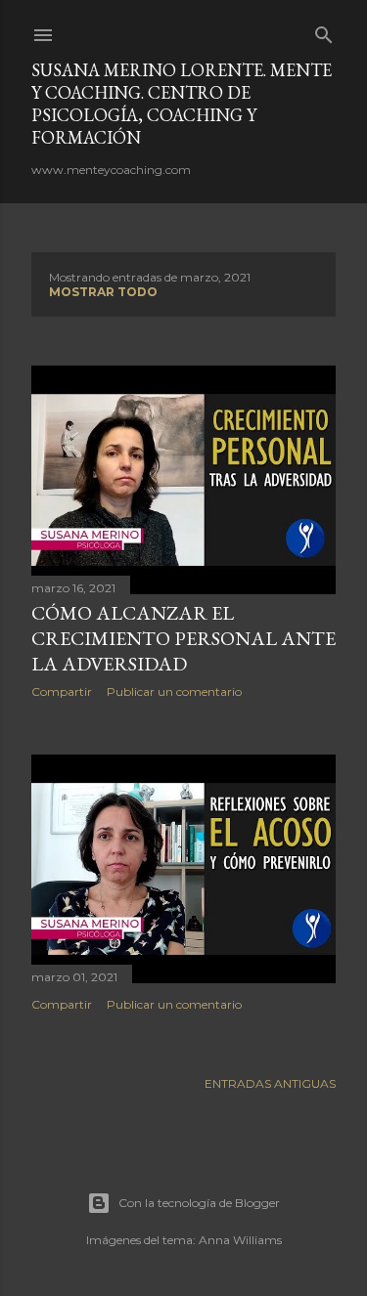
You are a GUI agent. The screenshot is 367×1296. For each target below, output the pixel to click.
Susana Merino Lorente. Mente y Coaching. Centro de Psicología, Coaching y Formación (181, 104)
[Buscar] (324, 31)
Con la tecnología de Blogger (199, 1202)
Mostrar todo (103, 291)
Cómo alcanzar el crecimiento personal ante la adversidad (183, 638)
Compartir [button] (61, 691)
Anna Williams (240, 1239)
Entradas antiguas (270, 1083)
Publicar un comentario (174, 691)
